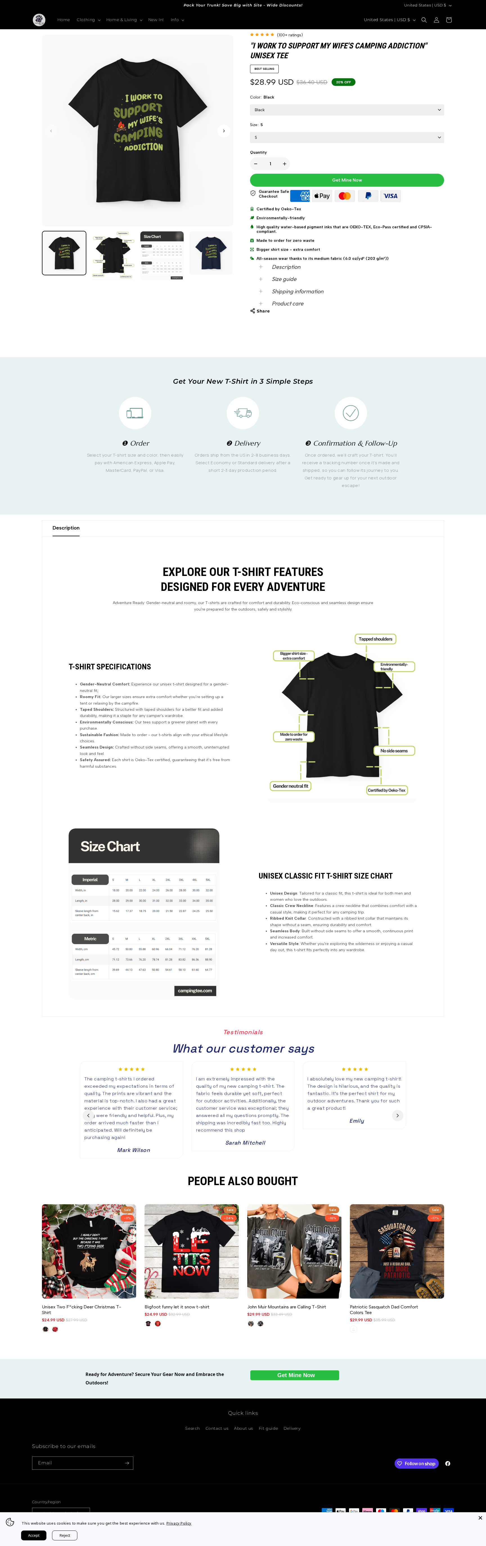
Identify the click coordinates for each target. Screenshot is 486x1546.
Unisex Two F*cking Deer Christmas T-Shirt (81, 1309)
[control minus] (254, 163)
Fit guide (268, 1428)
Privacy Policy (179, 1523)
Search (192, 1428)
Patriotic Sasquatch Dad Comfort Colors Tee (384, 1309)
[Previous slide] (88, 1115)
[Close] (480, 1518)
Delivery (292, 1428)
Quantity (258, 152)
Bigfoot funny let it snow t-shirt (177, 1307)
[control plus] (286, 163)
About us (243, 1428)
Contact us (217, 1428)
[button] (88, 20)
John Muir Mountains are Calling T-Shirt (286, 1307)
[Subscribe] (127, 1463)
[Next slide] (397, 1115)
